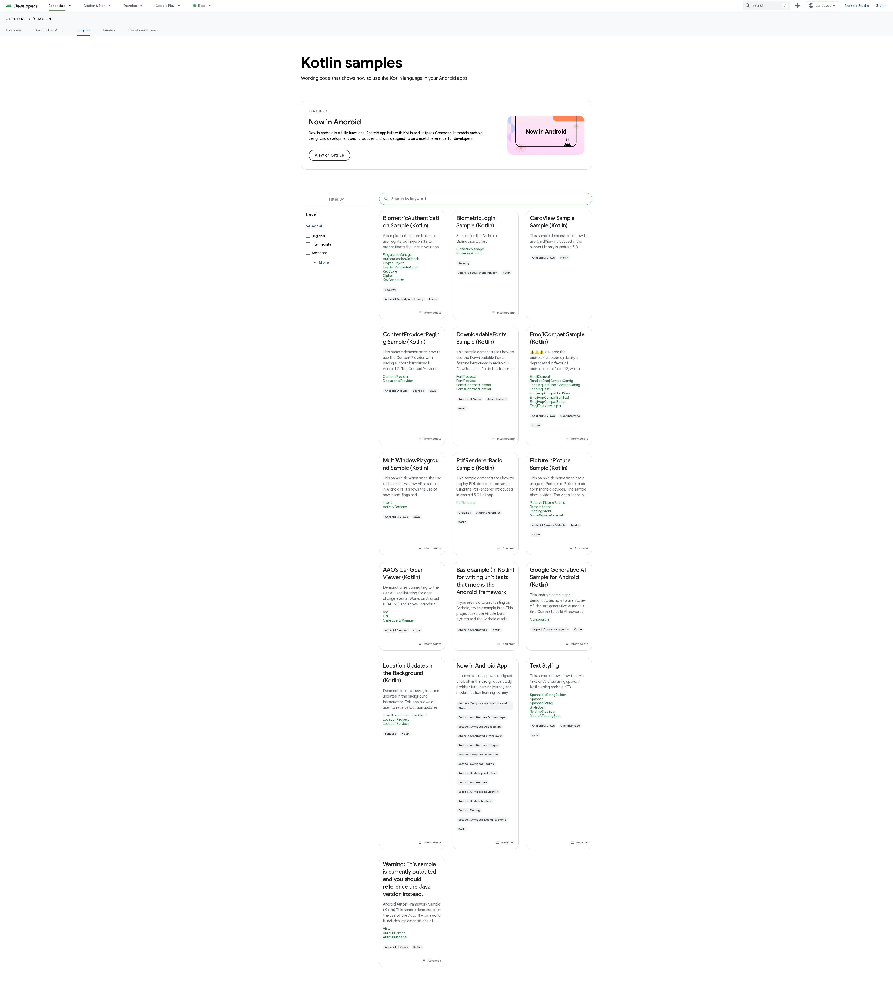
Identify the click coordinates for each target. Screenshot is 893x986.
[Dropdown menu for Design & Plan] (111, 5)
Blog (201, 5)
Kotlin (44, 19)
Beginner (318, 236)
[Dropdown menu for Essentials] (72, 5)
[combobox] (766, 5)
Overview (14, 30)
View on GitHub (329, 155)
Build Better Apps (49, 30)
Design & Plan (94, 5)
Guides (109, 30)
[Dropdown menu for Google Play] (181, 5)
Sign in (881, 5)
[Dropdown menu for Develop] (143, 5)
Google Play (165, 5)
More (321, 262)
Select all (314, 226)
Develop (130, 5)
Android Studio (856, 5)
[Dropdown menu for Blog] (211, 5)
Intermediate (321, 244)
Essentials (57, 5)
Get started (18, 19)
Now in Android (335, 122)
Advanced (319, 253)
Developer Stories (143, 30)
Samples (83, 30)
